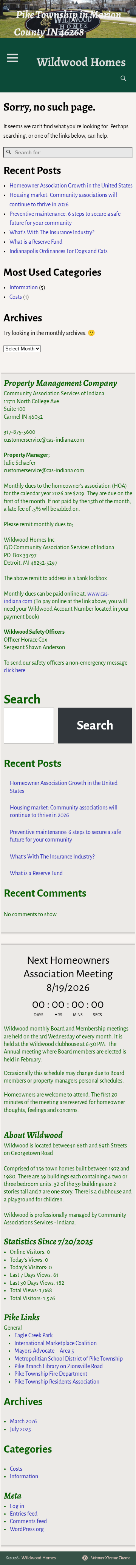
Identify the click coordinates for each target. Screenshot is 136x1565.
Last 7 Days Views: (31, 1275)
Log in (17, 1506)
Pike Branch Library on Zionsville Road (58, 1366)
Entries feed (23, 1514)
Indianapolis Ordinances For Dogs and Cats (58, 251)
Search (22, 699)
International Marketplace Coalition (55, 1343)
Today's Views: (27, 1260)
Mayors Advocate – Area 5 (44, 1351)
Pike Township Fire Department (50, 1374)
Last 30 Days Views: (33, 1283)
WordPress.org (27, 1529)
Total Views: (24, 1290)
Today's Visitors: (29, 1267)
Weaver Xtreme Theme (110, 1558)
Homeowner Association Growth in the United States (71, 186)
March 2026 (23, 1421)
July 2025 (20, 1429)
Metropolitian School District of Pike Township (68, 1359)
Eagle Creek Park (33, 1335)
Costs (15, 297)
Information (23, 287)
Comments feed (28, 1521)
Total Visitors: (26, 1298)
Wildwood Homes (81, 62)
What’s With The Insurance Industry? (51, 232)
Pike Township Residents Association (56, 1382)
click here (14, 670)
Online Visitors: (28, 1252)
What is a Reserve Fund (35, 242)
